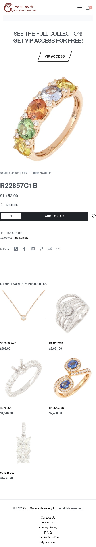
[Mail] (50, 249)
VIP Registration (48, 537)
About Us (48, 522)
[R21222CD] (72, 313)
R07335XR (7, 408)
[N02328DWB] (23, 313)
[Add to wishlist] (94, 216)
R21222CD (56, 343)
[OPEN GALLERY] (48, 119)
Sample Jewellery (13, 173)
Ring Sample (42, 173)
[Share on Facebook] (24, 249)
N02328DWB (8, 343)
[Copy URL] (58, 249)
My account (48, 542)
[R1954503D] (72, 378)
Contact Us (48, 517)
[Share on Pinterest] (41, 249)
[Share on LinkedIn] (33, 249)
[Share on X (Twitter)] (16, 249)
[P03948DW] (23, 442)
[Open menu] (79, 7)
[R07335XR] (23, 378)
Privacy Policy (48, 527)
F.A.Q (48, 532)
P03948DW (7, 472)
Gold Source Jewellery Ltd (40, 508)
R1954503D (56, 408)
